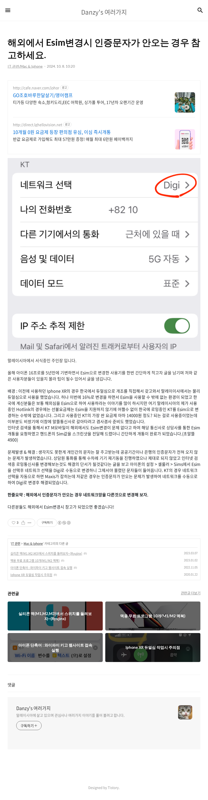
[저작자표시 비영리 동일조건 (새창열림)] (64, 523)
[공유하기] (23, 523)
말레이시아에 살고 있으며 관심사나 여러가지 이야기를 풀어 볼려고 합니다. (70, 715)
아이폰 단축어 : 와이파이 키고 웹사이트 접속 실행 (41, 567)
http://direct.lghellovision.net (37, 124)
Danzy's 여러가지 (33, 708)
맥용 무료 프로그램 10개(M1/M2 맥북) (35, 560)
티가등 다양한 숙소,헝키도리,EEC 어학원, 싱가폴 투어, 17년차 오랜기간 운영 (78, 102)
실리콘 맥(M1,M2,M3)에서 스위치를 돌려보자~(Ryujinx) (46, 553)
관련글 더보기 (191, 592)
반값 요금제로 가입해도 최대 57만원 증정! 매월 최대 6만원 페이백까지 (73, 139)
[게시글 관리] (29, 523)
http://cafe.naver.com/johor (36, 88)
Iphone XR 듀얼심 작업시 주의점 (31, 575)
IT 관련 (15, 543)
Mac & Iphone (33, 543)
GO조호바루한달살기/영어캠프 (43, 95)
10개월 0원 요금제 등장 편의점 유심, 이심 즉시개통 (62, 132)
